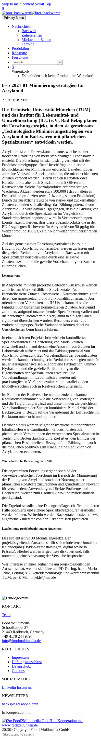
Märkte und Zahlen (36, 40)
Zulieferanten (32, 35)
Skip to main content (18, 4)
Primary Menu (14, 18)
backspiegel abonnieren (20, 704)
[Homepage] (31, 13)
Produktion (20, 48)
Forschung (20, 57)
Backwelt (29, 31)
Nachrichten (21, 26)
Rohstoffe (19, 53)
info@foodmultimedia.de (21, 641)
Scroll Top (43, 4)
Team (6, 615)
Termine (28, 44)
